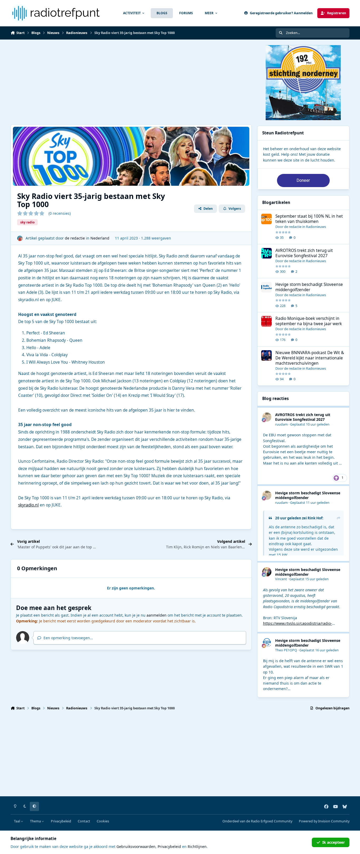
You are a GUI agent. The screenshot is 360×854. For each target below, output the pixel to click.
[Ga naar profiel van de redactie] (20, 238)
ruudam (281, 424)
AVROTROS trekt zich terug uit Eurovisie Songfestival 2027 (304, 253)
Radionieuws (316, 226)
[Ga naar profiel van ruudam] (266, 417)
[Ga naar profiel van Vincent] (266, 572)
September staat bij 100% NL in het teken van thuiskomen (309, 218)
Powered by (324, 821)
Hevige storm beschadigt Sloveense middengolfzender (309, 287)
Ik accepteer (333, 842)
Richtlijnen (197, 846)
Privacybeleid (61, 821)
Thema (36, 821)
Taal (17, 821)
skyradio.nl (28, 505)
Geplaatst (309, 424)
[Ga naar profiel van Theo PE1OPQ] (266, 642)
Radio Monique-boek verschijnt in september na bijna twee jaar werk (308, 321)
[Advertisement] (169, 82)
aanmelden (157, 615)
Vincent (281, 579)
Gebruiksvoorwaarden (135, 846)
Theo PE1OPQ (286, 650)
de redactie (75, 238)
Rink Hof (315, 518)
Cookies (103, 821)
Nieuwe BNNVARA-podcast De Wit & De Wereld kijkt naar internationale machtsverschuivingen (309, 358)
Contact (84, 821)
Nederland (99, 238)
